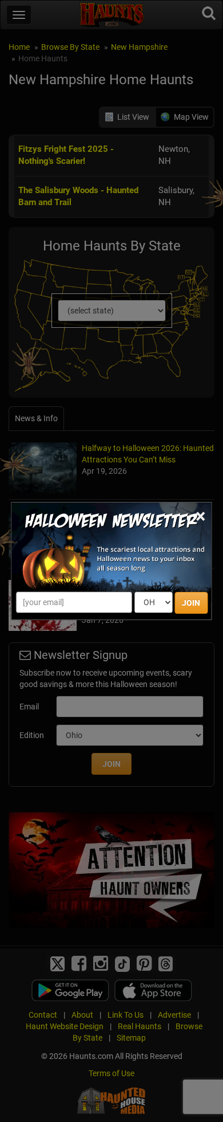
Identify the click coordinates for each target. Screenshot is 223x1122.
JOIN (191, 602)
